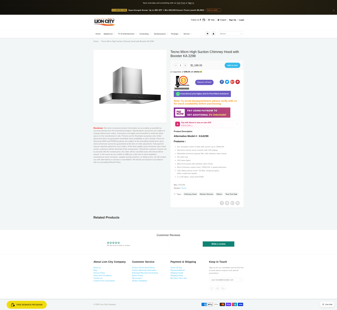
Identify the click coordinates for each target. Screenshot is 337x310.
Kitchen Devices (206, 194)
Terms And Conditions (102, 275)
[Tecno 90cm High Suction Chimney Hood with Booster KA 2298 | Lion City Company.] (130, 85)
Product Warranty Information (144, 270)
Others (219, 194)
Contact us (97, 278)
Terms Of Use (176, 268)
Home (98, 34)
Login (241, 20)
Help (212, 20)
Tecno (183, 188)
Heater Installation (139, 281)
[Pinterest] (217, 288)
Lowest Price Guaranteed (104, 281)
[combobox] (230, 33)
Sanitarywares (160, 34)
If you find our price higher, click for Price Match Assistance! (204, 94)
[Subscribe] (240, 280)
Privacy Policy (99, 273)
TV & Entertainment (126, 34)
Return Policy (137, 275)
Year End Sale (231, 194)
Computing (144, 34)
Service (187, 34)
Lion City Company (108, 304)
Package (174, 34)
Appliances (108, 34)
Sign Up (232, 20)
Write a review (218, 244)
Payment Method (177, 270)
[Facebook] (200, 20)
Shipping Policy (176, 275)
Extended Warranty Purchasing (145, 273)
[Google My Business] (203, 20)
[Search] (241, 34)
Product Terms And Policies (143, 268)
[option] (130, 85)
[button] (207, 124)
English (223, 20)
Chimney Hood (190, 194)
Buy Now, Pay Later (178, 278)
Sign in (191, 3)
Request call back (204, 82)
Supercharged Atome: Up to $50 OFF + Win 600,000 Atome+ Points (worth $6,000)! (166, 10)
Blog (95, 270)
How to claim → (213, 10)
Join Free (181, 3)
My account (137, 278)
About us (97, 268)
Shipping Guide (176, 273)
